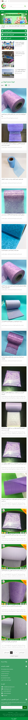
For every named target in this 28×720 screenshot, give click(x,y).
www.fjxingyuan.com (7, 689)
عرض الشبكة (6, 85)
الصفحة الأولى (6, 652)
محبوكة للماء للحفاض (5, 673)
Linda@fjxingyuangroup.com (9, 686)
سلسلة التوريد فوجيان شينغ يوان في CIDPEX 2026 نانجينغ (19, 43)
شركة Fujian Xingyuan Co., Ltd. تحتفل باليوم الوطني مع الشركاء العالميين (20, 70)
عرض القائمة (9, 85)
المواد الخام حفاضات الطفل (6, 680)
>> (16, 652)
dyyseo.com (21, 715)
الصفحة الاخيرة (21, 652)
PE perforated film (4, 675)
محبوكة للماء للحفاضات (5, 671)
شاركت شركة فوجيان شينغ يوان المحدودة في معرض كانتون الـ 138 (20, 52)
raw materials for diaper (5, 677)
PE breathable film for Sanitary (7, 669)
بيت (7, 25)
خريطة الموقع (10, 712)
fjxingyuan (5, 695)
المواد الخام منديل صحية (14, 25)
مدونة (16, 712)
